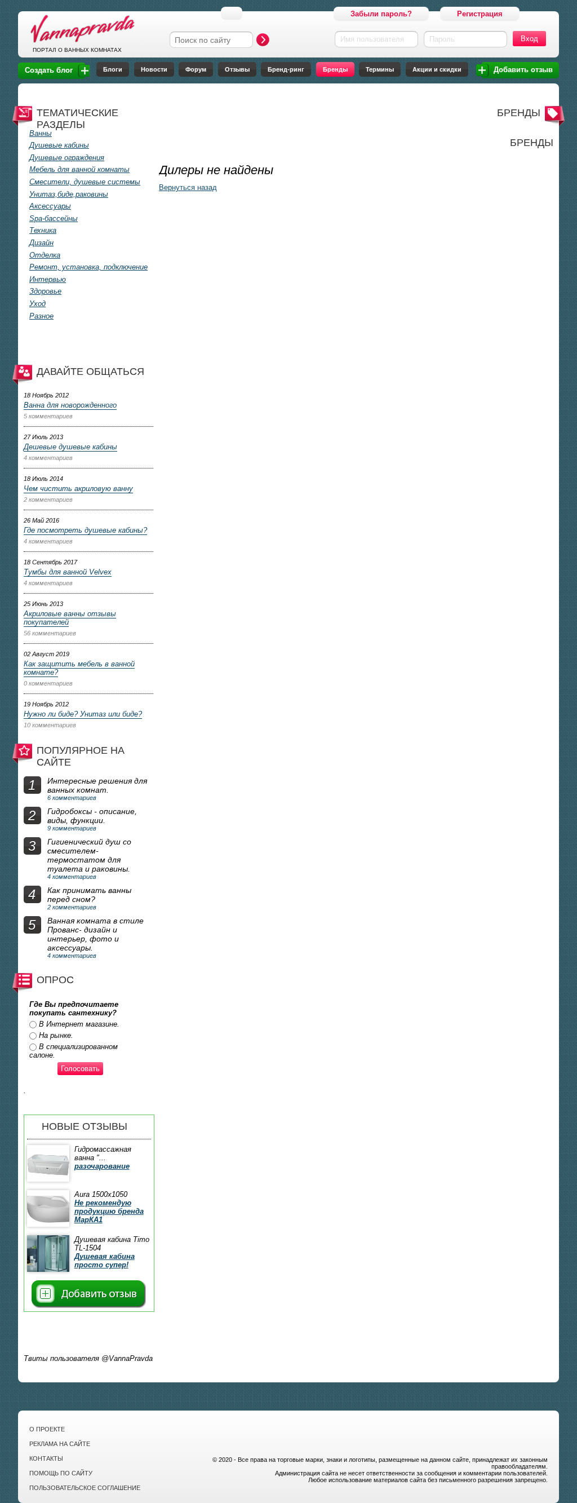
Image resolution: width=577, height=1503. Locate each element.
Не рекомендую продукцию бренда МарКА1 (109, 1211)
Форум (195, 69)
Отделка (44, 255)
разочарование (102, 1166)
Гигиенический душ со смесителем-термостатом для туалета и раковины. (89, 855)
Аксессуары (50, 206)
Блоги (112, 69)
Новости (154, 69)
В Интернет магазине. (79, 1024)
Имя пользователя (372, 39)
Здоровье (45, 291)
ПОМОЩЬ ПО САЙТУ (60, 1473)
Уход (37, 303)
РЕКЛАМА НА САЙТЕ (59, 1443)
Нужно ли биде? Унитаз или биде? (83, 714)
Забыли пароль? (381, 14)
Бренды (335, 69)
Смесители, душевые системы (84, 182)
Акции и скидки (436, 69)
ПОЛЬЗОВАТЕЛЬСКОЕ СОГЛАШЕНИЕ (84, 1487)
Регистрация (480, 14)
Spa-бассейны (53, 218)
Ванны (40, 133)
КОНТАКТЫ (46, 1458)
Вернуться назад (188, 187)
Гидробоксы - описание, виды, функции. (92, 816)
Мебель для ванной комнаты (79, 169)
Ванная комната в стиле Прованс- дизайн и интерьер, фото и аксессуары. (95, 934)
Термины (380, 69)
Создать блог (49, 70)
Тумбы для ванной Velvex (68, 572)
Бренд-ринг (286, 69)
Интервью (47, 279)
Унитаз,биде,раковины (68, 194)
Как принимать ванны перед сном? (89, 895)
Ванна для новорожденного (70, 405)
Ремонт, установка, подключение (88, 267)
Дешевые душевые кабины (70, 447)
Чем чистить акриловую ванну (78, 488)
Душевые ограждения (66, 157)
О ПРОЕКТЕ (47, 1429)
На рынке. (56, 1035)
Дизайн (41, 242)
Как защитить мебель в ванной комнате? (79, 668)
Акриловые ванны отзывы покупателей (70, 617)
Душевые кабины (59, 145)
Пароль (442, 39)
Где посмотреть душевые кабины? (85, 530)
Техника (42, 230)
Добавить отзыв (523, 69)
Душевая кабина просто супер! (104, 1260)
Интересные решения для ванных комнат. (97, 785)
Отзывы (237, 69)
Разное (41, 316)
